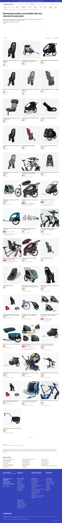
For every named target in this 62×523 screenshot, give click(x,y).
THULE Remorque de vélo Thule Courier (48, 199)
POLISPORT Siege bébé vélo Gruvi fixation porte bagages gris (30, 90)
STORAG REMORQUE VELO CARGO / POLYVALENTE (12, 428)
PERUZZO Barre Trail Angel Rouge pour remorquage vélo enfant (29, 229)
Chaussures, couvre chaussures (8, 465)
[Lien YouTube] (7, 486)
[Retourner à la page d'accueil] (8, 4)
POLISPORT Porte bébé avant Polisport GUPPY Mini (50, 172)
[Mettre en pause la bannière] (57, 1)
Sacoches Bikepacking (45, 459)
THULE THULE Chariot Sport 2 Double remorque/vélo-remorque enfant (47, 345)
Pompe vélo (6, 31)
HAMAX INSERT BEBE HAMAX (8, 285)
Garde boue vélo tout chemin (27, 32)
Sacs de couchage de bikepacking (8, 459)
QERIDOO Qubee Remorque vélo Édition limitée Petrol (11, 345)
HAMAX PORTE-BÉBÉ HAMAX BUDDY (28, 145)
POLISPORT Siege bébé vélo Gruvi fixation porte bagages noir (12, 61)
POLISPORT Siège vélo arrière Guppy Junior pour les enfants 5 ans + (12, 119)
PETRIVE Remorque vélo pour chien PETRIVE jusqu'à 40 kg (11, 200)
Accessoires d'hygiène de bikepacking (28, 459)
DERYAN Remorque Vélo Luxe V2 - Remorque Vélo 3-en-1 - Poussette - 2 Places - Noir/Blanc (50, 315)
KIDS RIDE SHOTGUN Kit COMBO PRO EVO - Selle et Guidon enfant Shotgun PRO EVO (12, 259)
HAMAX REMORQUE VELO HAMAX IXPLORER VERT (49, 60)
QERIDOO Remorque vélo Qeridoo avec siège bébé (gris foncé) (30, 373)
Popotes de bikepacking (26, 460)
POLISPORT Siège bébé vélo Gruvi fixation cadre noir (12, 90)
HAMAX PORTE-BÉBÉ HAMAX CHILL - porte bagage (50, 89)
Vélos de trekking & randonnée (8, 464)
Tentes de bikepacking (6, 460)
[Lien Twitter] (5, 486)
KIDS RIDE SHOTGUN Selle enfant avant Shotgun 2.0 (49, 401)
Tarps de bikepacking (44, 463)
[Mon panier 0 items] (58, 4)
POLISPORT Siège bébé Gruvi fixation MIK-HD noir (12, 145)
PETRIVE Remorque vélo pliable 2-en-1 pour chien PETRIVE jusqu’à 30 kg (31, 345)
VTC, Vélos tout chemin (26, 463)
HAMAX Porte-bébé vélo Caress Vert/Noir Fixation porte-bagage (50, 286)
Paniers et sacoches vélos (41, 32)
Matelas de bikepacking (7, 461)
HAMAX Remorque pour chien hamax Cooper (49, 145)
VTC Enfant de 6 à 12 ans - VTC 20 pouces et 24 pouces (50, 465)
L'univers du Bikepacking (45, 461)
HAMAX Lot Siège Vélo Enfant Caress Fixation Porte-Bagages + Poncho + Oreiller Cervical (11, 315)
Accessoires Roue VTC (44, 464)
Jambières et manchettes (26, 464)
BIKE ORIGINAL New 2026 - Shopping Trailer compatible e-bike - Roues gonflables (30, 315)
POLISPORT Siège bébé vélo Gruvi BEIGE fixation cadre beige (12, 173)
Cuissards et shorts (44, 460)
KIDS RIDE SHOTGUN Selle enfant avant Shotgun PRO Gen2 (49, 373)
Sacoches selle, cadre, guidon (20, 32)
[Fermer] (58, 1)
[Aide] (54, 4)
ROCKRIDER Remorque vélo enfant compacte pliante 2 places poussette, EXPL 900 (30, 61)
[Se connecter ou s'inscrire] (56, 4)
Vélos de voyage (5, 463)
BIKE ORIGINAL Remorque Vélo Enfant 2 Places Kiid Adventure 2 (12, 229)
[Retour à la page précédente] (27, 437)
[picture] (12, 50)
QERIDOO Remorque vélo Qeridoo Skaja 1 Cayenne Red (29, 259)
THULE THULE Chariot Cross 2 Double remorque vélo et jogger (11, 373)
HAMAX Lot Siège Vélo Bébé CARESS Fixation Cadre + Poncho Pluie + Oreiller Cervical (11, 401)
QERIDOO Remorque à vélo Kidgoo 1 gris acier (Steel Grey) (30, 200)
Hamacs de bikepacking (26, 461)
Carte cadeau (56, 7)
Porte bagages (34, 31)
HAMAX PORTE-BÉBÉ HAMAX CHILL (47, 258)
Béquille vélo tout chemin (13, 32)
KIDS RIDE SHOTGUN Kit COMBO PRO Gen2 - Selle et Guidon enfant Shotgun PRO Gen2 (31, 173)
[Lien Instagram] (9, 486)
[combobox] (56, 38)
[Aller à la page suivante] (34, 437)
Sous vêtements (24, 465)
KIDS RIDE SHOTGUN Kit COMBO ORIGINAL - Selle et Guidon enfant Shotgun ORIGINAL (49, 229)
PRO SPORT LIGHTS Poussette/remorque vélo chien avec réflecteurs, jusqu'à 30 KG (30, 401)
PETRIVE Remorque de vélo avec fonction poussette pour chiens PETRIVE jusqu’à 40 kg (30, 286)
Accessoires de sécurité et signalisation (48, 32)
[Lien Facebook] (3, 486)
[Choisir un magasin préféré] (51, 4)
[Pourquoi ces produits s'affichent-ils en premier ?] (46, 38)
